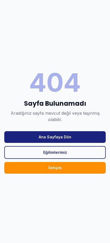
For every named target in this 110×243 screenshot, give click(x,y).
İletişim (55, 167)
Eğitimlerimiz (55, 152)
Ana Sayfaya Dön (55, 137)
